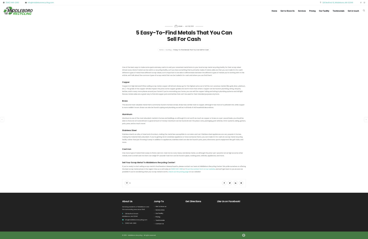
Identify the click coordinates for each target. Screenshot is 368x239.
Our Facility (324, 11)
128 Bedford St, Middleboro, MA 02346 (337, 2)
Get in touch (353, 11)
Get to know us (161, 206)
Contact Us (160, 224)
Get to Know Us (288, 11)
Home (274, 11)
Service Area (160, 210)
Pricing (312, 11)
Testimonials (338, 11)
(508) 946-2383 (12, 2)
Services (302, 11)
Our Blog (168, 50)
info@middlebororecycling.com (41, 2)
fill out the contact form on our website (200, 169)
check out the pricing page (178, 172)
